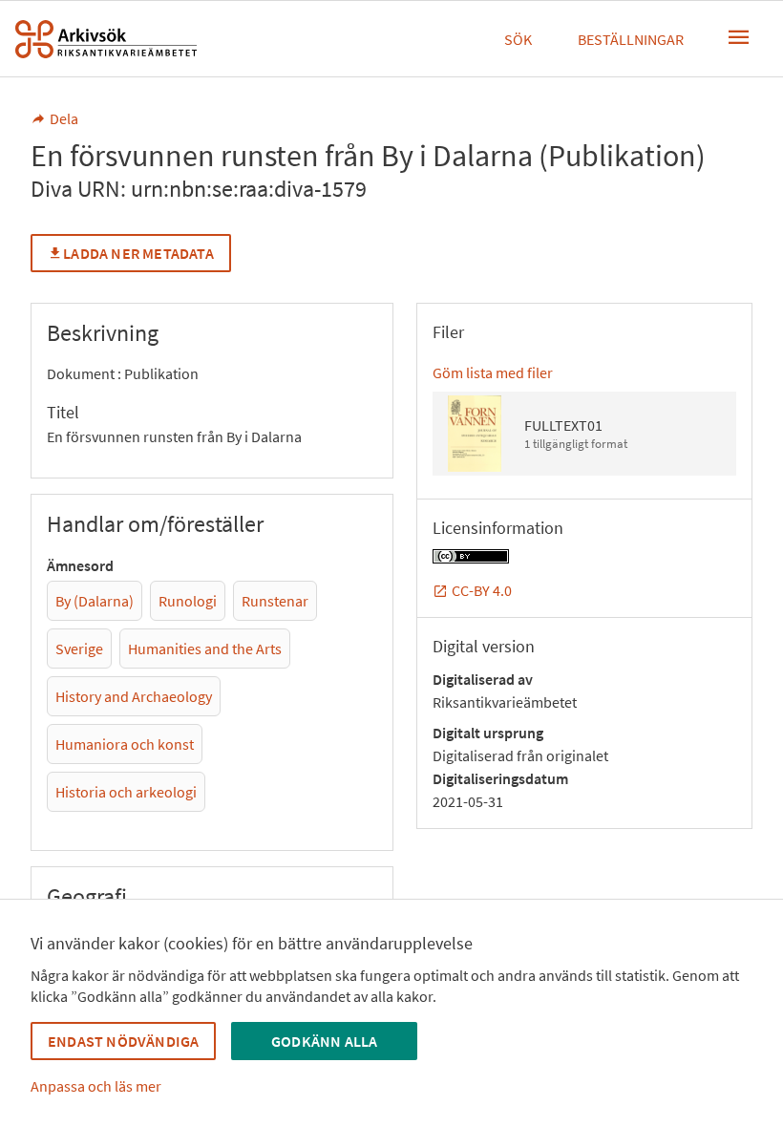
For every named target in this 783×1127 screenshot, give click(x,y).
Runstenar (275, 600)
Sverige (79, 648)
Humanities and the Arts (205, 648)
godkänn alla (324, 1041)
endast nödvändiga (123, 1041)
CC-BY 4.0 (482, 590)
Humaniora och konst (124, 744)
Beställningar (631, 39)
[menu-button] (739, 37)
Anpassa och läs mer (96, 1085)
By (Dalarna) (94, 600)
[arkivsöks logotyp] (106, 39)
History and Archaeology (133, 696)
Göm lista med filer (493, 372)
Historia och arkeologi (126, 791)
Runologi (188, 600)
